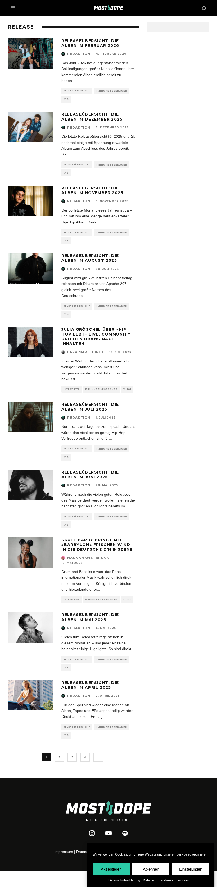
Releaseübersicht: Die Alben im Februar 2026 (90, 43)
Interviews (72, 389)
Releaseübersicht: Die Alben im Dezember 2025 (92, 116)
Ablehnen (151, 869)
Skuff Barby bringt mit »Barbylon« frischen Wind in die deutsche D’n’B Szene (97, 544)
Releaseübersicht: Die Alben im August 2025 (90, 258)
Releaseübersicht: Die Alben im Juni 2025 (90, 474)
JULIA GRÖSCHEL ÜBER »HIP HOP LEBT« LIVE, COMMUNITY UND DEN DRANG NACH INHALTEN (95, 336)
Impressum (185, 880)
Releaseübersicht (77, 91)
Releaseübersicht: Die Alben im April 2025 (90, 685)
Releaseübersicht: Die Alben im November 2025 (92, 190)
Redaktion (79, 54)
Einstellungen (190, 869)
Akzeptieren (111, 869)
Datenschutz (86, 851)
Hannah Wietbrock (88, 558)
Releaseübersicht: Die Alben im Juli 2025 (90, 406)
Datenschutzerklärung (124, 880)
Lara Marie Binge (85, 352)
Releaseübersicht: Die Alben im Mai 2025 (90, 617)
